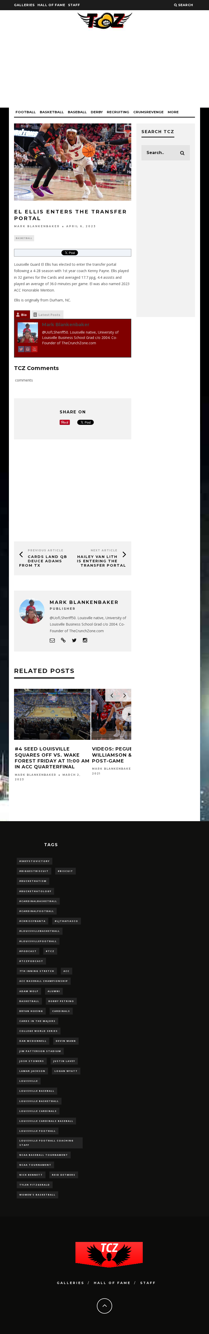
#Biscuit (65, 871)
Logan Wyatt (66, 1071)
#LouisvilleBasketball (39, 931)
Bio (24, 314)
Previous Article (45, 550)
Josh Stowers (31, 1061)
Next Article (104, 550)
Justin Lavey (64, 1061)
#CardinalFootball (36, 911)
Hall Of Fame (51, 5)
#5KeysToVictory (34, 861)
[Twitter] (21, 350)
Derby (97, 112)
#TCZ (50, 951)
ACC (66, 971)
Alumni (54, 991)
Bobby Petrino (61, 1001)
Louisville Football (37, 1131)
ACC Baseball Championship (43, 981)
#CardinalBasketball (38, 901)
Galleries (24, 5)
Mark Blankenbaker (37, 226)
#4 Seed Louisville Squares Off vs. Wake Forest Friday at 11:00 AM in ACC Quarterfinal (52, 758)
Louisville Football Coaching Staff (46, 1142)
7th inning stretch (36, 971)
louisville (28, 1081)
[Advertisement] (104, 72)
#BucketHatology (35, 891)
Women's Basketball (37, 1194)
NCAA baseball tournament (43, 1155)
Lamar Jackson (32, 1071)
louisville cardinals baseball (46, 1121)
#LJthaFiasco (66, 921)
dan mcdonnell (33, 1041)
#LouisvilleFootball (38, 941)
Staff (74, 5)
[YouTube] (34, 350)
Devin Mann (66, 1041)
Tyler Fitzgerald (34, 1184)
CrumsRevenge (148, 112)
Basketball (52, 112)
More (173, 112)
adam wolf (28, 991)
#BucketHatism (33, 881)
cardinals (61, 1011)
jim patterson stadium (40, 1051)
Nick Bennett (31, 1174)
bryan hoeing (31, 1011)
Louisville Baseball (37, 1090)
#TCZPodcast (31, 961)
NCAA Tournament (35, 1164)
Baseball (77, 112)
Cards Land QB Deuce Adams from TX (43, 561)
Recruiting (118, 112)
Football (26, 112)
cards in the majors (37, 1021)
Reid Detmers (63, 1174)
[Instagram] (28, 350)
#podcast (28, 951)
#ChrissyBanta (32, 921)
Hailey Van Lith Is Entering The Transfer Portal (101, 561)
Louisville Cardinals (38, 1111)
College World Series (38, 1031)
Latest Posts (49, 314)
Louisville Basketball (39, 1101)
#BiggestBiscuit (34, 871)
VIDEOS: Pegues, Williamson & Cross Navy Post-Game (129, 755)
